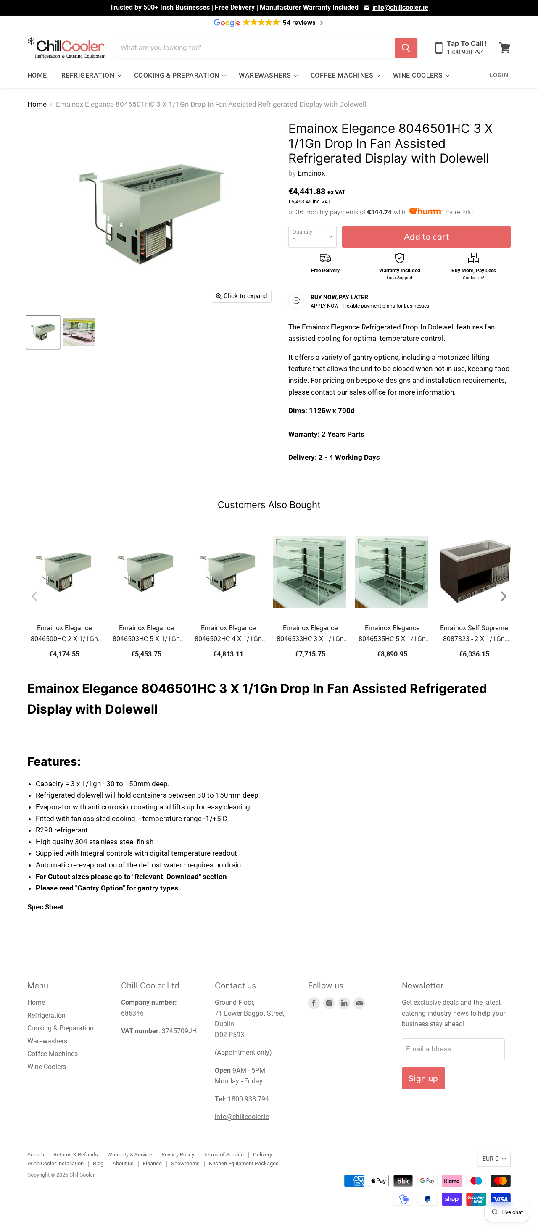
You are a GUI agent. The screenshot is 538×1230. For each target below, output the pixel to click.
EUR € (490, 1158)
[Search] (406, 48)
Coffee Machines (343, 75)
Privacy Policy (177, 1154)
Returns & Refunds (75, 1154)
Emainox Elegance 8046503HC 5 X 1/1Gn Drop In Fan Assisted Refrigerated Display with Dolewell (146, 634)
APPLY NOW (325, 306)
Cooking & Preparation (178, 75)
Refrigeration (88, 75)
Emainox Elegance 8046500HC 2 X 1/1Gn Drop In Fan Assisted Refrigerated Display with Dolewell (64, 634)
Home (37, 75)
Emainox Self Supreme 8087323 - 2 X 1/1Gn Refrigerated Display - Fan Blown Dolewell (474, 634)
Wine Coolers (419, 75)
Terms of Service (223, 1154)
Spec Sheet (45, 907)
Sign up (423, 1078)
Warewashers (266, 75)
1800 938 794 (465, 52)
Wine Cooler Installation (55, 1163)
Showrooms (185, 1163)
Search (35, 1154)
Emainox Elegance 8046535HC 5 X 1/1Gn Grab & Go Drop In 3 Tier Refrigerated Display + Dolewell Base (392, 634)
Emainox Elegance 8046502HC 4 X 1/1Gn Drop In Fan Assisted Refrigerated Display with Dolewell (228, 634)
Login (499, 75)
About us (123, 1163)
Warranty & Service (129, 1154)
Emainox (311, 173)
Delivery (262, 1154)
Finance (152, 1163)
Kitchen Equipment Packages (244, 1163)
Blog (98, 1163)
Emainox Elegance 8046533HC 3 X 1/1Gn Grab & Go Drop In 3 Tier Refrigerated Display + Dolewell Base (310, 634)
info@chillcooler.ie (400, 7)
